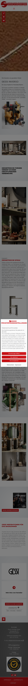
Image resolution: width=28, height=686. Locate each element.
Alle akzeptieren (14, 361)
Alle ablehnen (14, 357)
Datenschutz (10, 365)
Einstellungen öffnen (14, 353)
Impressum (18, 365)
